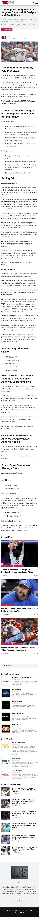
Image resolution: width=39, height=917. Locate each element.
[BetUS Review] (5, 697)
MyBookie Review (18, 713)
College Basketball (7, 566)
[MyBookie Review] (5, 721)
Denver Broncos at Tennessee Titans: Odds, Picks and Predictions (18, 649)
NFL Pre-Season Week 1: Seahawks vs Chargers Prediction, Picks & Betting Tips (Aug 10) (24, 801)
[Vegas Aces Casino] (5, 750)
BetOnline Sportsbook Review (22, 678)
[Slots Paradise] (5, 778)
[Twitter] (19, 900)
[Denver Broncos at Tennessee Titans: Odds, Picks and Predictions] (19, 631)
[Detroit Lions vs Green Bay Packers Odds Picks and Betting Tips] (19, 592)
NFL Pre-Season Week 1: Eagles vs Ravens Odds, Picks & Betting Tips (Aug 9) (24, 813)
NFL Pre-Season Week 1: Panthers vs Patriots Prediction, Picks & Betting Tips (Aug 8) (25, 849)
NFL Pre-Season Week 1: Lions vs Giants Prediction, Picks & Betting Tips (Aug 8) (23, 837)
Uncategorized (10, 24)
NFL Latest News (7, 644)
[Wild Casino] (5, 766)
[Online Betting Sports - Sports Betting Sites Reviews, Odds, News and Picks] (8, 2)
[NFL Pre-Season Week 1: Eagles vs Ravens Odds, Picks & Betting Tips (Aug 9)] (5, 819)
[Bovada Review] (5, 709)
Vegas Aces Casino (18, 742)
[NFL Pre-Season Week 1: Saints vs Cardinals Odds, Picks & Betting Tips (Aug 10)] (5, 796)
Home (2, 24)
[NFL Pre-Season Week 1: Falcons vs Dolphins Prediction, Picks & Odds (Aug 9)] (5, 831)
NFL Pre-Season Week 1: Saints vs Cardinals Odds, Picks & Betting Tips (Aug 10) (24, 789)
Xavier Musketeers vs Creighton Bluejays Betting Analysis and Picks (17, 571)
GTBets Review (17, 725)
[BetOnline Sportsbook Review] (5, 685)
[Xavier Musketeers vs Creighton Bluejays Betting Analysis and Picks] (19, 553)
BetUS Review (16, 689)
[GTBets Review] (5, 733)
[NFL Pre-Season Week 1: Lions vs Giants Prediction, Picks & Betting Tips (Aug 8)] (5, 843)
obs (10, 36)
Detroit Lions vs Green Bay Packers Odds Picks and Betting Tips (19, 610)
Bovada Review (17, 701)
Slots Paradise (17, 770)
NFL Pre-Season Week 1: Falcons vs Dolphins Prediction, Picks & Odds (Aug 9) (24, 825)
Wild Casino (16, 758)
